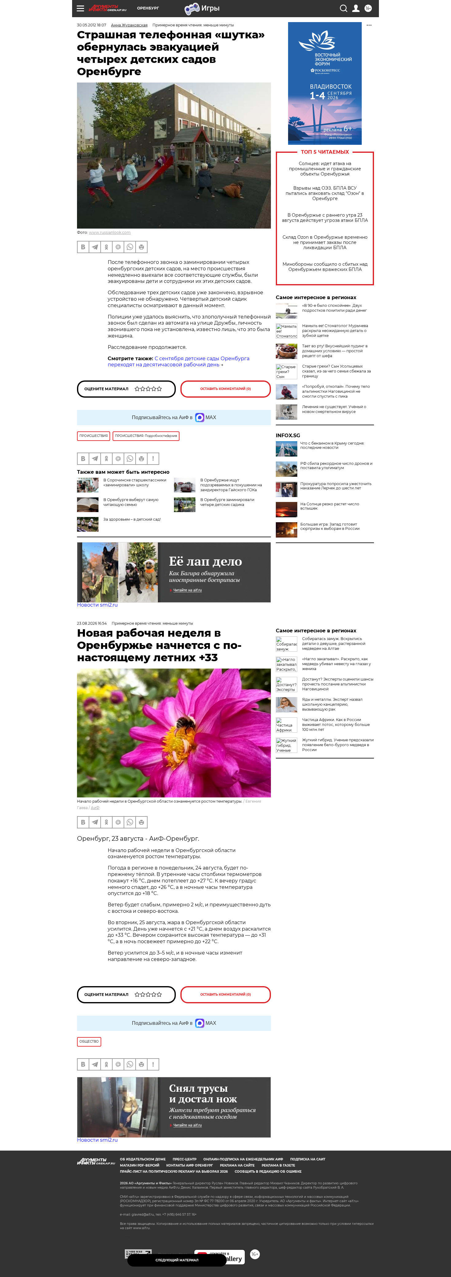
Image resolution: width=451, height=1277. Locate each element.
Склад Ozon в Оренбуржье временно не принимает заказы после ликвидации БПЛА (325, 242)
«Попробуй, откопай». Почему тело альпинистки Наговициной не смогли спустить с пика (336, 391)
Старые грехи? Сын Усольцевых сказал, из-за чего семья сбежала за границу (336, 371)
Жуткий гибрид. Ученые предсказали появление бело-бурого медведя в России (338, 745)
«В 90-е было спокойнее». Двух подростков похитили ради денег (334, 308)
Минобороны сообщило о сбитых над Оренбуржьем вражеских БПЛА (325, 267)
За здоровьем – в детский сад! (132, 519)
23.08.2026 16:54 (92, 623)
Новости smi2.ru (97, 605)
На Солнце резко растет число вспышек (329, 506)
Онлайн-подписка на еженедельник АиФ (243, 1159)
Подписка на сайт (307, 1159)
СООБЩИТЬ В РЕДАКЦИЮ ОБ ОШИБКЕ (268, 1172)
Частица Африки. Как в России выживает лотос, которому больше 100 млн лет (336, 724)
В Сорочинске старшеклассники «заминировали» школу (134, 482)
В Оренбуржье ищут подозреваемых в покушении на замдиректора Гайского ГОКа (231, 485)
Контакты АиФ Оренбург (189, 1165)
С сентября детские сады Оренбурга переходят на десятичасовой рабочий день (178, 362)
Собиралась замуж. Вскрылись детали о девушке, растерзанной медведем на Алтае (333, 643)
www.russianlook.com (110, 232)
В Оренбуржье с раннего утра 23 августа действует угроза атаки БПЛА (325, 218)
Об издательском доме (143, 1159)
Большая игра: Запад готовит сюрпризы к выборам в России (330, 526)
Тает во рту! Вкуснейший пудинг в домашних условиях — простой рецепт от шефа (335, 351)
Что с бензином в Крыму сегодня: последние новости (332, 445)
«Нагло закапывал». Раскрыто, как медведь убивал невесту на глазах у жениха (336, 664)
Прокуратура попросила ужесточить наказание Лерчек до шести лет (336, 486)
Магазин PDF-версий (139, 1165)
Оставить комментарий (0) (225, 389)
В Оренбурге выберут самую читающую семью (130, 502)
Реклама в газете (278, 1165)
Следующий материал (177, 1260)
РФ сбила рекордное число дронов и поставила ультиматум (336, 465)
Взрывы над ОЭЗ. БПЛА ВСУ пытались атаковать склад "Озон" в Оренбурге (325, 193)
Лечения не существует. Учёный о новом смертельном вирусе (334, 409)
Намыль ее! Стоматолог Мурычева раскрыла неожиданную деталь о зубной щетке (335, 330)
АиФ (95, 807)
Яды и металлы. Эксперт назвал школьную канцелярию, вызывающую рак (332, 704)
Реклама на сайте (237, 1165)
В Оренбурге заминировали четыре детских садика (227, 502)
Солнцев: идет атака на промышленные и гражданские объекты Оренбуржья (325, 169)
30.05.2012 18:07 (91, 25)
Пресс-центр (184, 1159)
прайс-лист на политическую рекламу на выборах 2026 (174, 1172)
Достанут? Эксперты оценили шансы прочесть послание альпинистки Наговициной (337, 684)
